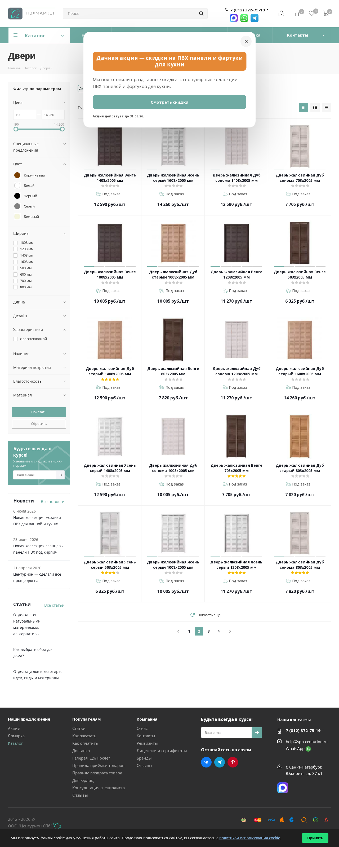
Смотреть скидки (169, 102)
